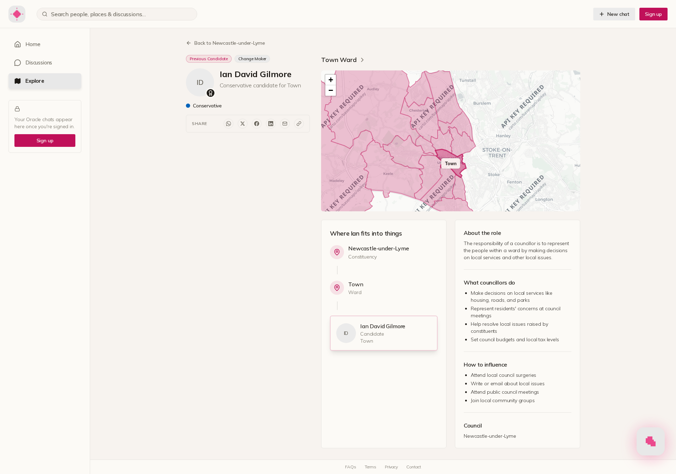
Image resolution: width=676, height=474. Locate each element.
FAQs (350, 466)
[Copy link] (299, 124)
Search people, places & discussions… (98, 14)
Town (355, 284)
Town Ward (339, 60)
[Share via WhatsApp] (228, 124)
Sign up (653, 14)
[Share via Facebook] (257, 124)
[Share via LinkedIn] (271, 124)
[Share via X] (243, 124)
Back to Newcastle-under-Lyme (229, 43)
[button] (330, 80)
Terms (370, 466)
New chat (618, 14)
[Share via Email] (285, 124)
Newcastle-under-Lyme (378, 248)
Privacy (391, 466)
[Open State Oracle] (650, 443)
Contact (413, 466)
